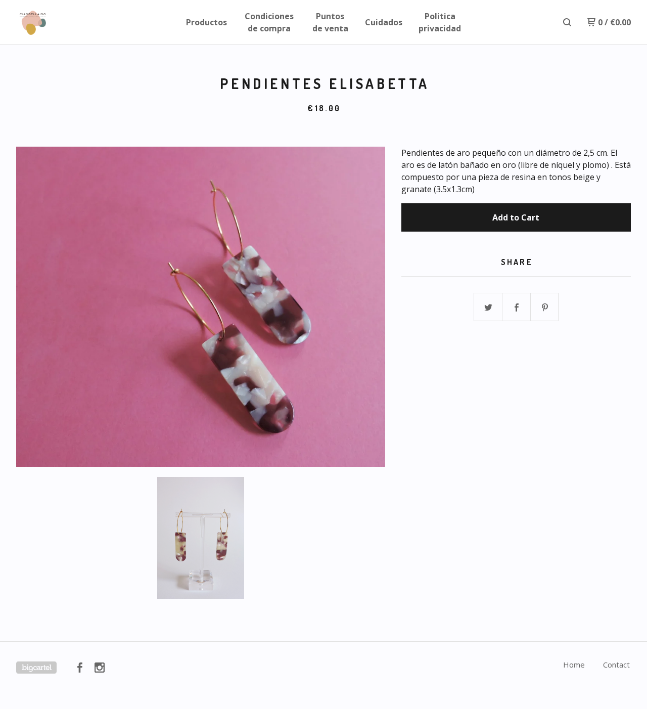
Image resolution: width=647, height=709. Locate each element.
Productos (206, 22)
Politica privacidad (440, 22)
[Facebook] (80, 667)
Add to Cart (515, 217)
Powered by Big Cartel (36, 667)
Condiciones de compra (269, 22)
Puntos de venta (330, 22)
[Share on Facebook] (516, 307)
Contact (616, 664)
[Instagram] (100, 667)
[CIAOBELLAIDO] (68, 22)
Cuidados (383, 22)
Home (574, 664)
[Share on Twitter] (488, 307)
